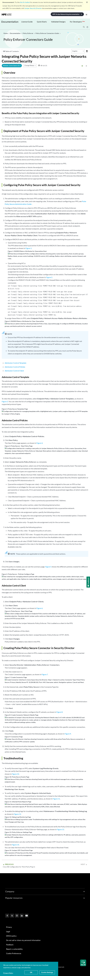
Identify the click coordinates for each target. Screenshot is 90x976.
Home (6, 33)
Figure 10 (15, 774)
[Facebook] (7, 916)
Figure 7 (45, 674)
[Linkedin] (22, 916)
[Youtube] (27, 916)
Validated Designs (58, 22)
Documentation (9, 21)
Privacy (9, 927)
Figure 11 (56, 799)
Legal (8, 931)
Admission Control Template (15, 363)
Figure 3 (5, 401)
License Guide (26, 22)
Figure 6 (39, 608)
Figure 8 (59, 712)
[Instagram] (17, 916)
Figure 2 (49, 277)
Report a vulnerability (14, 949)
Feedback (9, 945)
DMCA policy (11, 936)
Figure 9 (68, 734)
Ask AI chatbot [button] (25, 2)
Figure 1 (28, 248)
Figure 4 (39, 443)
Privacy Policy (8, 973)
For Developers (77, 22)
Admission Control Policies (15, 367)
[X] (12, 916)
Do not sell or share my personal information (23, 940)
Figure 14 (15, 845)
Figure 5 (48, 567)
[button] (83, 963)
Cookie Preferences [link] (13, 953)
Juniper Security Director (33, 8)
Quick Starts (42, 22)
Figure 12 (17, 814)
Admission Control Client (14, 371)
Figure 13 (60, 829)
